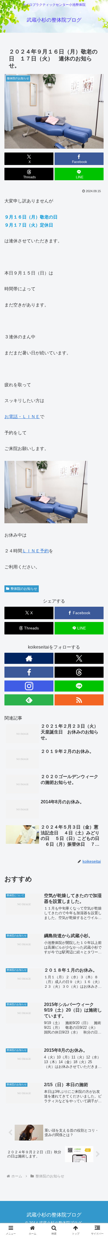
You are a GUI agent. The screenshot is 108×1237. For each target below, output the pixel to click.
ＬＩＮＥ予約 (35, 550)
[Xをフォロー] (79, 658)
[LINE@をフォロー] (79, 686)
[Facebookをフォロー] (28, 672)
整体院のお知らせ (24, 589)
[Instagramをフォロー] (28, 686)
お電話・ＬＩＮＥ (22, 416)
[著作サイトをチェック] (28, 658)
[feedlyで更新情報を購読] (28, 699)
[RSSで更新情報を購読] (79, 699)
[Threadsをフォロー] (79, 672)
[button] (97, 879)
